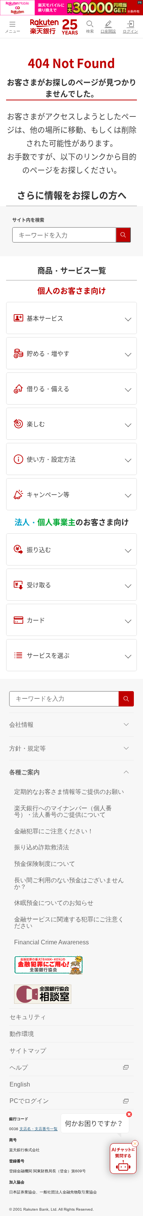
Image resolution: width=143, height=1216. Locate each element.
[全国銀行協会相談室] (71, 993)
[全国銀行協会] (71, 964)
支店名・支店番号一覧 (38, 1129)
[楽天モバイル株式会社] (71, 7)
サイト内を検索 (28, 219)
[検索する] (123, 235)
